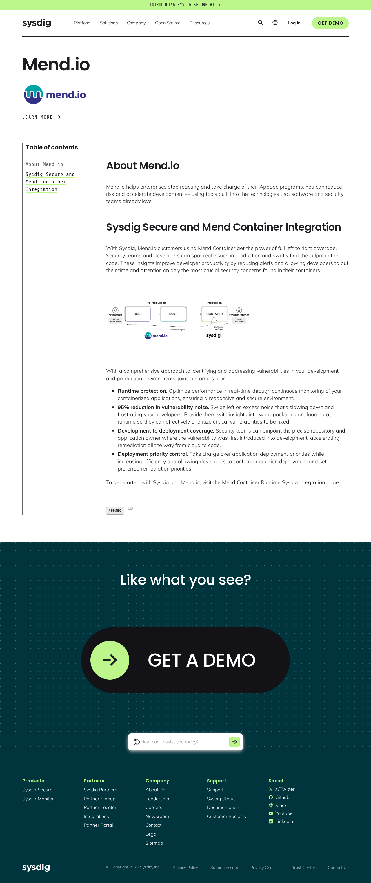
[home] (36, 23)
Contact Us (338, 867)
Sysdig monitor (38, 798)
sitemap (154, 843)
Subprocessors (224, 867)
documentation (223, 807)
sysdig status (221, 798)
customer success (226, 816)
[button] (82, 23)
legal (151, 834)
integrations (96, 816)
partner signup (99, 798)
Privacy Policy (185, 867)
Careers (154, 807)
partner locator (100, 807)
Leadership (157, 798)
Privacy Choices (265, 867)
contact (153, 825)
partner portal (98, 825)
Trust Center (303, 867)
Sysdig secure (37, 789)
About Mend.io (44, 164)
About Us (155, 789)
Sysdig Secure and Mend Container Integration (50, 181)
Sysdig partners (100, 789)
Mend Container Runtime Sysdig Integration (273, 482)
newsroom (157, 816)
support (215, 789)
